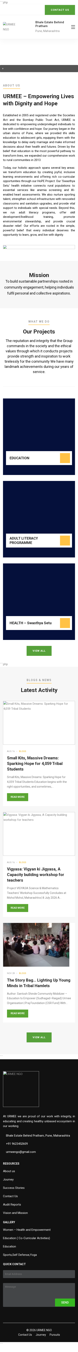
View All (39, 650)
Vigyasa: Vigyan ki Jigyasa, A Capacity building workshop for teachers (35, 875)
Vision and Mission (15, 1213)
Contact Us (10, 1196)
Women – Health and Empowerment (27, 1230)
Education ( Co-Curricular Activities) (26, 1238)
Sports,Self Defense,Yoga (20, 1255)
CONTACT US (60, 9)
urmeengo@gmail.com (21, 1152)
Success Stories (14, 1188)
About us (9, 1171)
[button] (39, 68)
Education (9, 1246)
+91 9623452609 (17, 1144)
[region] (39, 55)
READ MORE (18, 797)
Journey (8, 1179)
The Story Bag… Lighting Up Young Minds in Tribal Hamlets (38, 983)
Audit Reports (12, 1204)
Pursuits (55, 1334)
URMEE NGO (44, 1330)
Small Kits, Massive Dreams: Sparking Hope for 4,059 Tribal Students (35, 763)
